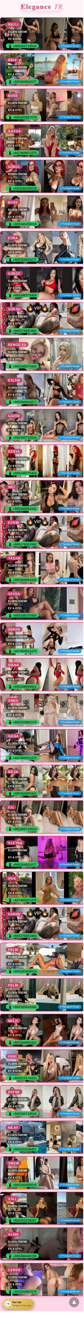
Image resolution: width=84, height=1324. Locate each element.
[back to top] (74, 1302)
